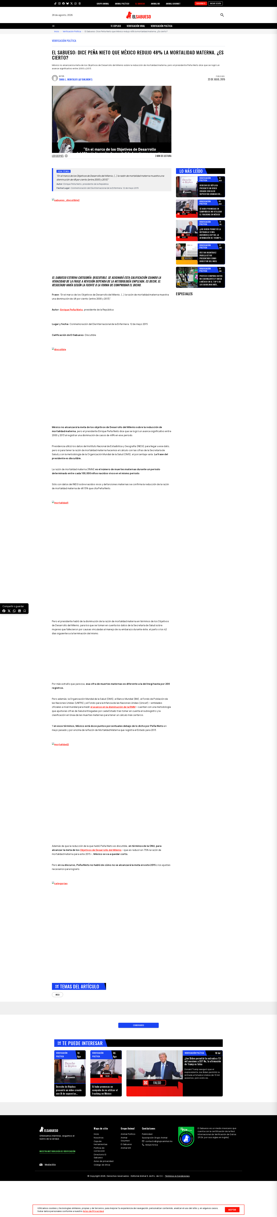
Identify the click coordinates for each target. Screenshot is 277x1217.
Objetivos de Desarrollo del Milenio (101, 850)
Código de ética (102, 1164)
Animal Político (128, 1134)
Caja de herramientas (100, 1143)
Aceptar (232, 1209)
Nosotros (98, 1137)
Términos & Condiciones (177, 1176)
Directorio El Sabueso (100, 1156)
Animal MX (126, 1147)
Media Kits (50, 1164)
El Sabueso (126, 1144)
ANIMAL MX (155, 3)
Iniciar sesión (215, 3)
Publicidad (147, 1134)
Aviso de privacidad (103, 1161)
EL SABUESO (140, 3)
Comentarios (138, 1025)
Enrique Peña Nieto (71, 309)
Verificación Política (161, 26)
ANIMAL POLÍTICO (122, 3)
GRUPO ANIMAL (103, 3)
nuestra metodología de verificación (57, 1151)
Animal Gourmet (125, 1139)
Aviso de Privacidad (93, 1211)
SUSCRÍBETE (200, 3)
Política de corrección (99, 1149)
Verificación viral (136, 26)
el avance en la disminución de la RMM (112, 707)
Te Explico (116, 26)
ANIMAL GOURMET (173, 3)
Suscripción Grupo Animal (154, 1137)
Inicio (56, 31)
